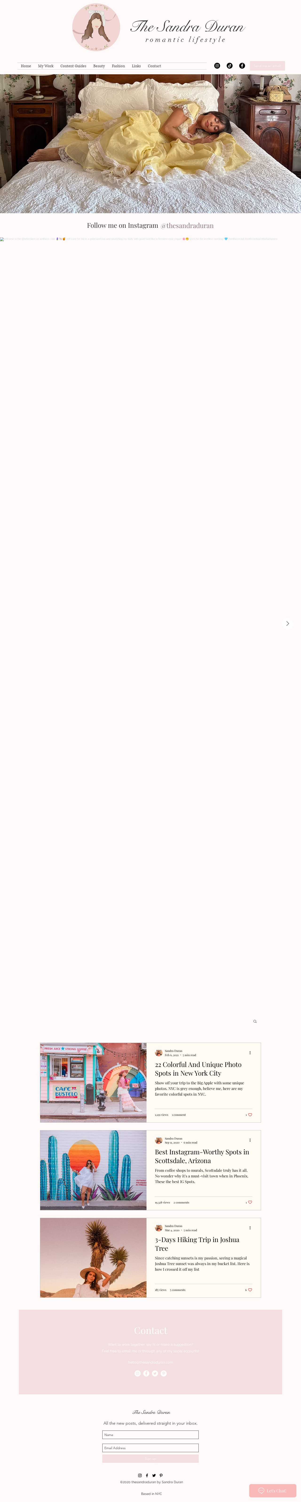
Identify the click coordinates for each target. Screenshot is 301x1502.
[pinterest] (164, 1373)
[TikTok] (230, 66)
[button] (255, 1021)
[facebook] (242, 66)
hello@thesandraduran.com (150, 1362)
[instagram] (217, 66)
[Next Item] (287, 624)
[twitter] (155, 1373)
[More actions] (251, 1052)
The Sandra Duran (186, 26)
